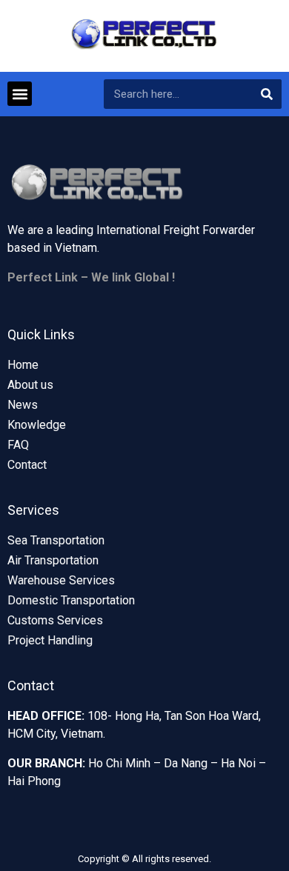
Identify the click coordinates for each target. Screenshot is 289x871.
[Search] (267, 94)
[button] (19, 93)
